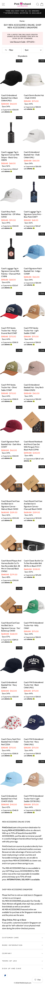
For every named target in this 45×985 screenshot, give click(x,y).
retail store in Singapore (32, 895)
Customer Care (10, 937)
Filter (10, 50)
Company (7, 953)
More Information (12, 945)
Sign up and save (11, 968)
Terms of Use (9, 961)
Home (22, 21)
